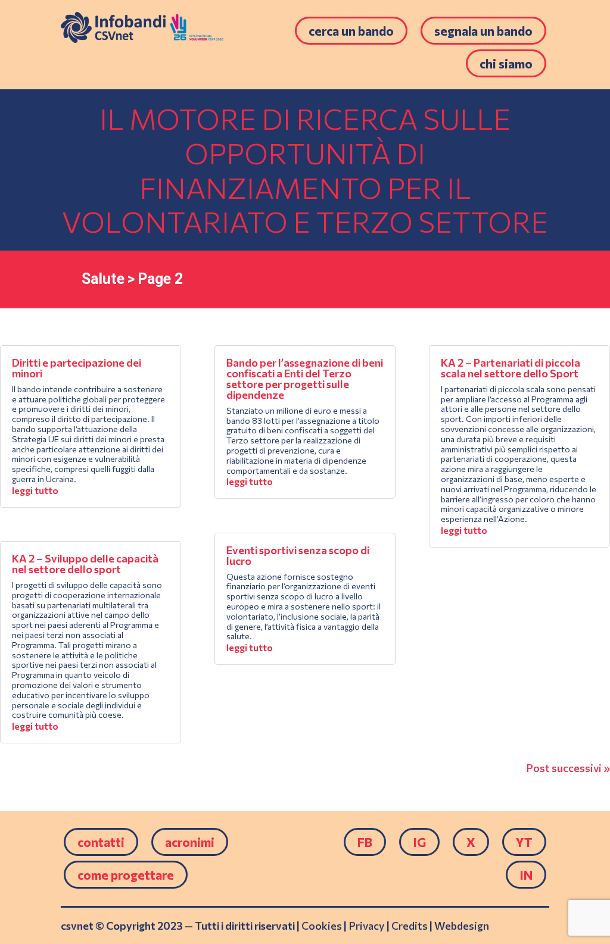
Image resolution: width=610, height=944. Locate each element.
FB (364, 841)
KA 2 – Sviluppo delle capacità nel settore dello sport (85, 564)
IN (526, 874)
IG (419, 841)
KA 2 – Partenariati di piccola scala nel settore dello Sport (510, 368)
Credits (409, 925)
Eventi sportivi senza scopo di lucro (297, 555)
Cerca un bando (351, 30)
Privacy (366, 925)
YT (524, 841)
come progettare (125, 874)
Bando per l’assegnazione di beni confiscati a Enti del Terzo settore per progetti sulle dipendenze (304, 378)
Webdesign (461, 925)
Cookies (321, 925)
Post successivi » (568, 767)
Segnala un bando (483, 30)
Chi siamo (506, 63)
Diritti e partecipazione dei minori (76, 368)
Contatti (101, 841)
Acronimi (189, 841)
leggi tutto (35, 490)
